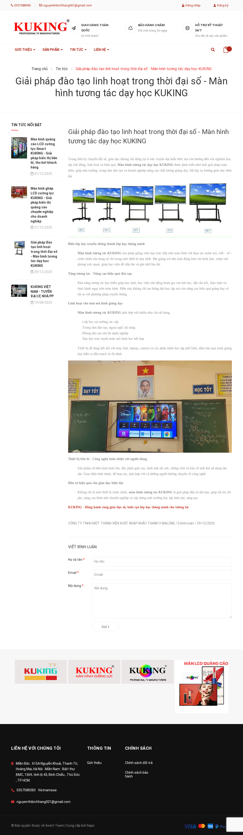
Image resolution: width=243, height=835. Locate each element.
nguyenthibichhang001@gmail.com (67, 5)
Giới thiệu (94, 763)
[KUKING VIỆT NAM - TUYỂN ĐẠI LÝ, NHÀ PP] (19, 290)
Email (73, 573)
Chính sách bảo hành (136, 774)
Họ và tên (76, 559)
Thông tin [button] (99, 748)
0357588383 (22, 5)
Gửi (105, 627)
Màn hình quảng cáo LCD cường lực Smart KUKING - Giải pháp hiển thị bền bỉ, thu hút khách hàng (44, 153)
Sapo (90, 825)
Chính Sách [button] (138, 748)
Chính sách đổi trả (139, 763)
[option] (41, 672)
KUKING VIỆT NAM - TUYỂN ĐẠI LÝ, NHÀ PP (42, 291)
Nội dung (76, 586)
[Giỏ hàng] (226, 48)
